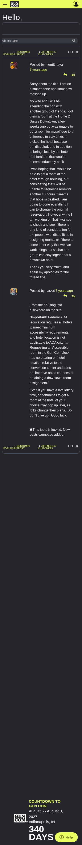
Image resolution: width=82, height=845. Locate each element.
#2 (73, 296)
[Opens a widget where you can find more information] (66, 837)
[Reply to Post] (65, 74)
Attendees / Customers (47, 53)
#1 (73, 74)
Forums (8, 54)
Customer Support (21, 53)
